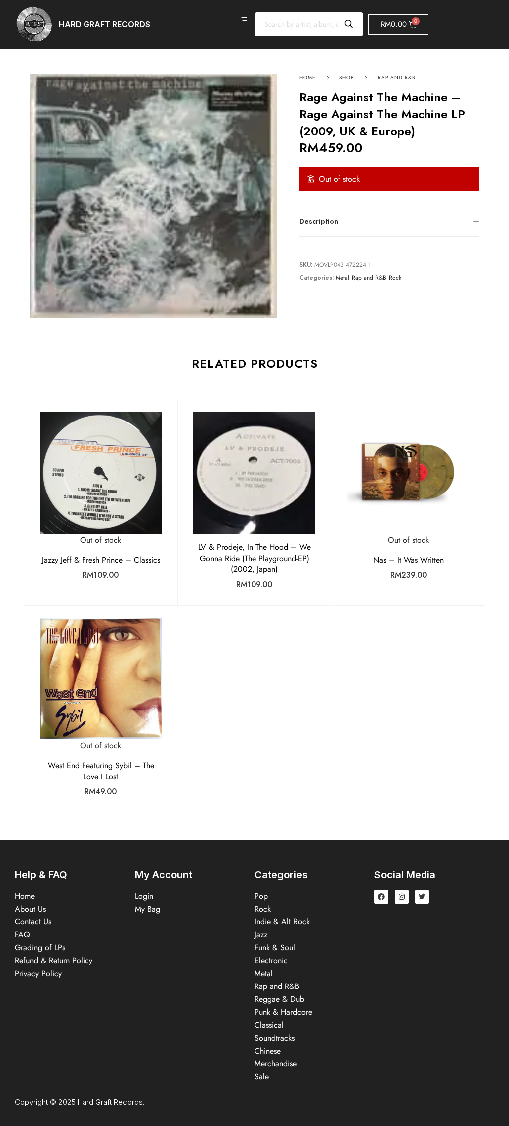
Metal (342, 278)
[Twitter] (422, 897)
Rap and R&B (397, 77)
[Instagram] (402, 897)
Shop (346, 77)
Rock (395, 278)
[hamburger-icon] (243, 19)
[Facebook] (381, 897)
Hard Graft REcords (104, 24)
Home (307, 77)
